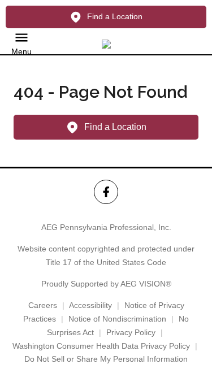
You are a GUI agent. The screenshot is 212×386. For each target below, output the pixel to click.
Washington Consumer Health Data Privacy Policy (101, 345)
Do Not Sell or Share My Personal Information (106, 358)
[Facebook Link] (106, 192)
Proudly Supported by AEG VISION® (106, 283)
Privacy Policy (130, 332)
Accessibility (90, 305)
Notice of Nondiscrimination (117, 318)
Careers (42, 305)
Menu (21, 51)
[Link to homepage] (106, 44)
